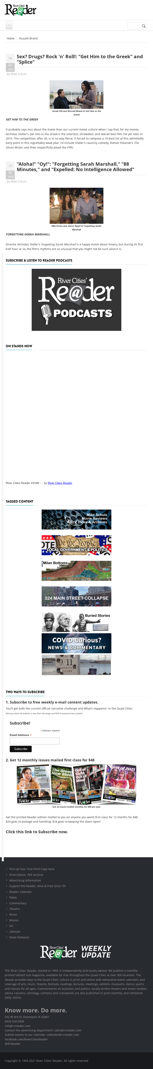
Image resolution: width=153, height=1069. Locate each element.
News (13, 897)
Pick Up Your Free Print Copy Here (31, 869)
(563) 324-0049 (14, 1021)
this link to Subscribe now (41, 831)
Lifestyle (14, 931)
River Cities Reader (60, 483)
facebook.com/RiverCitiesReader (26, 1039)
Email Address (20, 735)
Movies (14, 920)
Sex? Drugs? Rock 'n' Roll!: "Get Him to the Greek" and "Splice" (80, 59)
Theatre (14, 909)
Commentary (17, 903)
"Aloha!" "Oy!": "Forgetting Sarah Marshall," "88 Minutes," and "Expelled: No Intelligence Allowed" (75, 166)
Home (11, 38)
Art (11, 926)
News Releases (19, 937)
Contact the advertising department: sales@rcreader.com (43, 1030)
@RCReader (13, 1044)
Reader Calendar (20, 892)
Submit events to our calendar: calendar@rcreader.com (42, 1035)
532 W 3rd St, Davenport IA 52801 (27, 1017)
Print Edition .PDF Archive (26, 875)
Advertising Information (25, 880)
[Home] (20, 10)
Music (13, 914)
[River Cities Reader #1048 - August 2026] (76, 414)
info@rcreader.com (17, 1026)
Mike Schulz (19, 74)
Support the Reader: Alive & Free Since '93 (37, 886)
